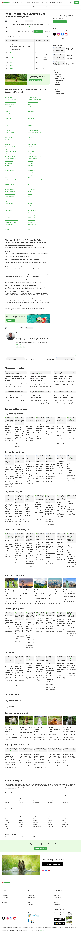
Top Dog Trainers (59, 80)
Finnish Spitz (31, 151)
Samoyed (7, 208)
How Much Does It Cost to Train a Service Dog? (40, 428)
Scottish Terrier (8, 210)
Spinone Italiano (31, 219)
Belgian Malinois (31, 109)
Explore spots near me (35, 80)
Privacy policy (5, 897)
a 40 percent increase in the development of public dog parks (9, 558)
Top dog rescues (35, 2)
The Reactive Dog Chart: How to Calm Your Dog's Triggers (28, 509)
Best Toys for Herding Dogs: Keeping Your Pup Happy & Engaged (30, 470)
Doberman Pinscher (32, 144)
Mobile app (30, 904)
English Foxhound (32, 146)
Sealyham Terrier (32, 210)
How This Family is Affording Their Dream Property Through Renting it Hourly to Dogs (30, 551)
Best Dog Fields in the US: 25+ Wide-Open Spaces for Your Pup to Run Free (19, 433)
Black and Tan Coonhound (11, 116)
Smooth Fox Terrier (32, 217)
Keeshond (7, 172)
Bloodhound (30, 116)
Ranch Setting (60, 556)
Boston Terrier (31, 120)
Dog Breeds (57, 84)
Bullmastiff (30, 125)
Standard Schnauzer (9, 224)
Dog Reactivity (32, 6)
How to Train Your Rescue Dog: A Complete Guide (71, 428)
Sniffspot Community (60, 6)
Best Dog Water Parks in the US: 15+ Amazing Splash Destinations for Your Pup (9, 472)
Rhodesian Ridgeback (10, 203)
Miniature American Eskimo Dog (12, 179)
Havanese (7, 165)
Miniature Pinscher (9, 182)
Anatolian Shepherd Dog (10, 101)
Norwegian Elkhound (9, 189)
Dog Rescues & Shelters (60, 93)
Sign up (76, 2)
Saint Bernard (8, 205)
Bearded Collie (8, 109)
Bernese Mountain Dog (10, 113)
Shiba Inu (30, 212)
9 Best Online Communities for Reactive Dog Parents (61, 506)
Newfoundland (31, 186)
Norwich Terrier (31, 189)
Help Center (4, 902)
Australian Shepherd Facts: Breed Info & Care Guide (61, 667)
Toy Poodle (7, 229)
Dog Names (57, 91)
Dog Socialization (59, 85)
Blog (22, 2)
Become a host (60, 2)
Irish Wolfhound (8, 168)
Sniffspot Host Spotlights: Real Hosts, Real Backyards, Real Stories (69, 50)
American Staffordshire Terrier (35, 99)
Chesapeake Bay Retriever (11, 135)
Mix (28, 184)
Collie (29, 139)
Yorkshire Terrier (9, 234)
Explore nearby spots (60, 21)
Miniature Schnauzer (10, 184)
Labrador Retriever (9, 175)
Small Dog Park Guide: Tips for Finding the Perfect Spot (71, 623)
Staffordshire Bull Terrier (10, 222)
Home (29, 890)
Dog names (27, 2)
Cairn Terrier (31, 127)
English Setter (8, 149)
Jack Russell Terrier (9, 170)
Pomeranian (30, 198)
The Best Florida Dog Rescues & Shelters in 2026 (54, 756)
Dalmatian (7, 144)
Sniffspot (29, 26)
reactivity (67, 400)
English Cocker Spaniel (10, 146)
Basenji (29, 104)
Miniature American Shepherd (35, 179)
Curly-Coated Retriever (10, 142)
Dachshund (30, 142)
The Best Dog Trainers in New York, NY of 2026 (69, 592)
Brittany (29, 123)
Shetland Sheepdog (9, 212)
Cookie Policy (11, 930)
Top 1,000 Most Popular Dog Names (10, 729)
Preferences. (42, 930)
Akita (6, 94)
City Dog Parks (58, 82)
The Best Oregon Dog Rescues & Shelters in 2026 (25, 756)
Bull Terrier (7, 127)
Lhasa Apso (30, 175)
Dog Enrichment (45, 6)
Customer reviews (32, 899)
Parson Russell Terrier (10, 193)
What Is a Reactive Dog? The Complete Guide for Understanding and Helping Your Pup (50, 511)
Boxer (6, 123)
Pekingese (30, 193)
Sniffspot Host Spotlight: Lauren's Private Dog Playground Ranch (70, 57)
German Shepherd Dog (10, 156)
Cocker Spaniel (8, 139)
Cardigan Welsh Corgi (33, 130)
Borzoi (6, 120)
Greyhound (30, 163)
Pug (6, 201)
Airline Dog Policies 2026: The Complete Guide (48, 358)
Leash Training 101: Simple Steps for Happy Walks (70, 63)
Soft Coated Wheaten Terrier (11, 219)
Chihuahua (30, 135)
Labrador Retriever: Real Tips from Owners (29, 667)
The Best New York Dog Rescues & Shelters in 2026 (69, 756)
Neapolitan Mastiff (9, 186)
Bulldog (6, 125)
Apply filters (38, 31)
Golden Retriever (9, 160)
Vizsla (29, 229)
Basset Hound (8, 106)
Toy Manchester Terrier (33, 227)
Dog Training (18, 6)
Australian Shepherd (9, 104)
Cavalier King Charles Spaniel (34, 132)
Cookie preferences (6, 899)
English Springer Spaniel (10, 151)
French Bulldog (31, 153)
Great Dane (30, 160)
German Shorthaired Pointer (34, 156)
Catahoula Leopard (9, 132)
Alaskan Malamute (32, 94)
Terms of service (5, 895)
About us (4, 890)
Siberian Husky (31, 215)
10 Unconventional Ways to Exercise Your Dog (31, 358)
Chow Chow (30, 137)
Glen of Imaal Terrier (32, 158)
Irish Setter (30, 165)
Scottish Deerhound (32, 208)
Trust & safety (5, 892)
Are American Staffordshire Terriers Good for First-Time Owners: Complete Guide (50, 674)
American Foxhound (32, 97)
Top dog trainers (44, 2)
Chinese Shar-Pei (9, 137)
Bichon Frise (30, 113)
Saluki (29, 205)
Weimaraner (7, 231)
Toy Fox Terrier (8, 227)
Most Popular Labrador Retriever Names (69, 729)
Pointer (6, 198)
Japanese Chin (31, 170)
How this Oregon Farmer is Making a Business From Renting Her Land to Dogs (50, 549)
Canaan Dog (7, 130)
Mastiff (29, 177)
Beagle (29, 106)
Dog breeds (53, 2)
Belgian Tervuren (9, 111)
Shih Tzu (7, 215)
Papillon (29, 191)
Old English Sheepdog (10, 191)
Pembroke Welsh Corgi (10, 196)
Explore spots (10, 320)
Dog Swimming (58, 89)
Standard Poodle (31, 222)
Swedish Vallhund (32, 224)
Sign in (70, 2)
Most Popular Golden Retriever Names (54, 729)
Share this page (60, 38)
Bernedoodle (31, 111)
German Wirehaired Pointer (11, 158)
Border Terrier (31, 118)
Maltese (6, 177)
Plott (29, 196)
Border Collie (8, 118)
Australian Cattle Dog (33, 101)
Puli (29, 201)
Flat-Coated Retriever (10, 153)
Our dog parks (15, 2)
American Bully (8, 97)
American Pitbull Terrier (10, 99)
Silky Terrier (7, 217)
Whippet (30, 231)
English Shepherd (32, 149)
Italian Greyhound (32, 168)
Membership (31, 895)
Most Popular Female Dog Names (38, 729)
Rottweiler (30, 203)
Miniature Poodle (32, 182)
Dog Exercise (58, 87)
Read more (18, 344)
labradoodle (30, 172)
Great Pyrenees (8, 163)
